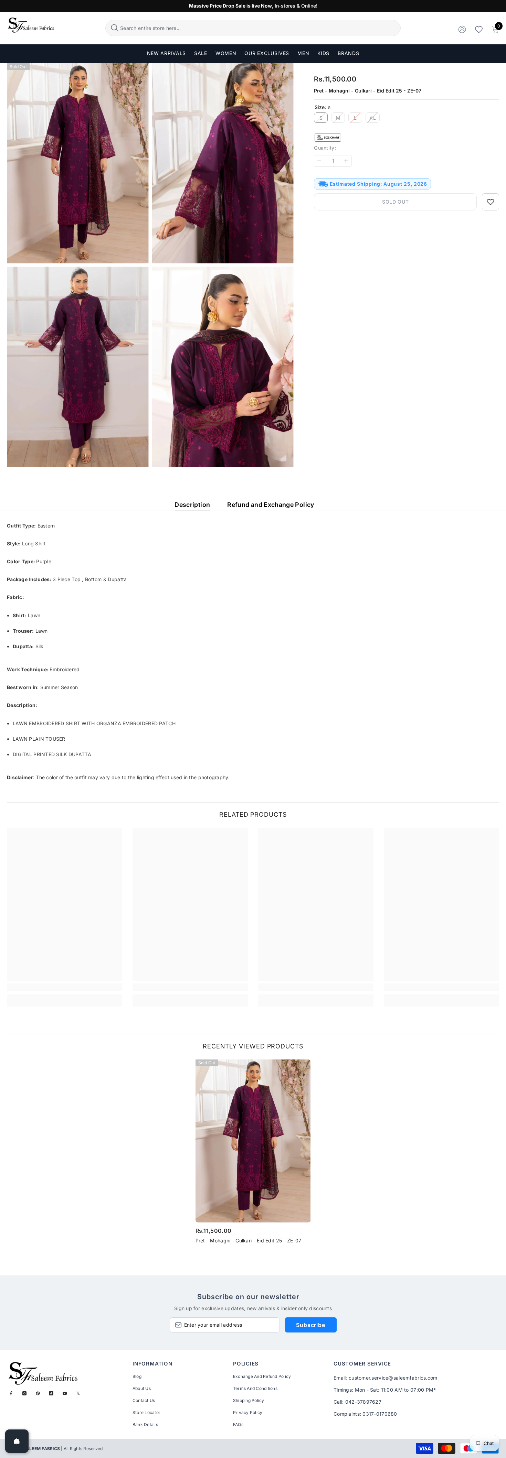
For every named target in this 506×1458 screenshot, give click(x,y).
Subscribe (310, 1324)
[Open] (17, 1441)
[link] (64, 987)
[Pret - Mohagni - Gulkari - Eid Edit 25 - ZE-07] (253, 1141)
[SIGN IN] (462, 29)
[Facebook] (11, 1393)
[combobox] (259, 28)
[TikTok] (51, 1393)
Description (192, 504)
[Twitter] (78, 1393)
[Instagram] (24, 1393)
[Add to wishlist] (490, 201)
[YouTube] (65, 1393)
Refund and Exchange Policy (270, 504)
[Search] (253, 28)
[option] (253, 1153)
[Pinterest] (38, 1393)
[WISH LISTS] (479, 29)
